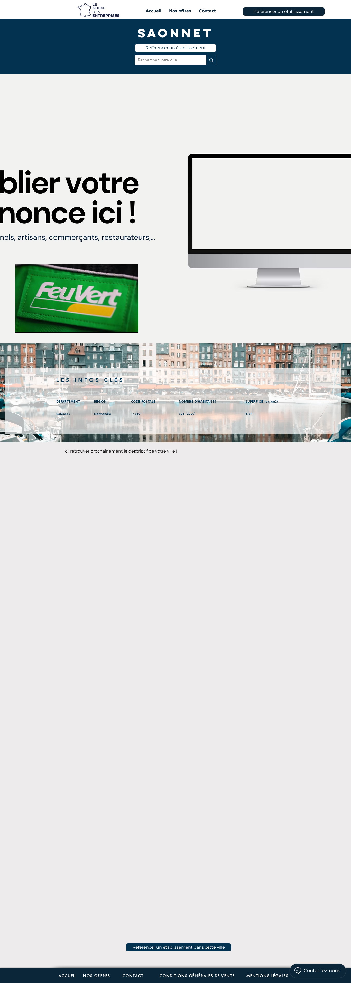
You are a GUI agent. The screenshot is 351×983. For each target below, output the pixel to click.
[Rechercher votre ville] (211, 60)
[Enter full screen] (131, 326)
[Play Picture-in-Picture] (122, 326)
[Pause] (22, 326)
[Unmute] (30, 326)
